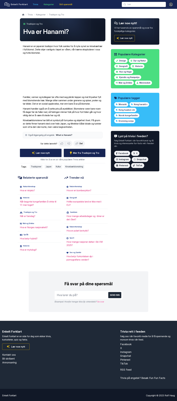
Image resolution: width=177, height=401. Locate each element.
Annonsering (9, 362)
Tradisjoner (36, 166)
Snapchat (141, 159)
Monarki (122, 104)
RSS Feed (126, 369)
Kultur (58, 166)
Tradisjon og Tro (56, 14)
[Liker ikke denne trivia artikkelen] (68, 143)
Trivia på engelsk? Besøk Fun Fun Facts (142, 378)
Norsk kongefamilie (128, 115)
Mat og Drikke (125, 83)
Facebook (123, 153)
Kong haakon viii (126, 110)
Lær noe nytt (43, 153)
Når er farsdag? (27, 216)
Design (122, 60)
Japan (48, 166)
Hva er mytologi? (28, 249)
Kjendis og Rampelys (129, 77)
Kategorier (49, 4)
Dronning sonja (126, 121)
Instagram (124, 159)
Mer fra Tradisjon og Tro (86, 153)
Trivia (35, 4)
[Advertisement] (62, 75)
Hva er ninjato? (27, 190)
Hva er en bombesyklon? (79, 190)
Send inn (115, 295)
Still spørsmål (65, 4)
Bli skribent (8, 358)
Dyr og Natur (139, 60)
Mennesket (144, 83)
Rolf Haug (170, 395)
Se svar (100, 301)
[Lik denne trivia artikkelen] (61, 143)
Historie (139, 66)
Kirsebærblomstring (74, 166)
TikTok (139, 165)
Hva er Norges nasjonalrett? (34, 227)
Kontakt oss (9, 354)
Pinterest (123, 165)
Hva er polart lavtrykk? (78, 230)
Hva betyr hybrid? (28, 238)
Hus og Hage (125, 72)
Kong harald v (140, 104)
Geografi (123, 66)
